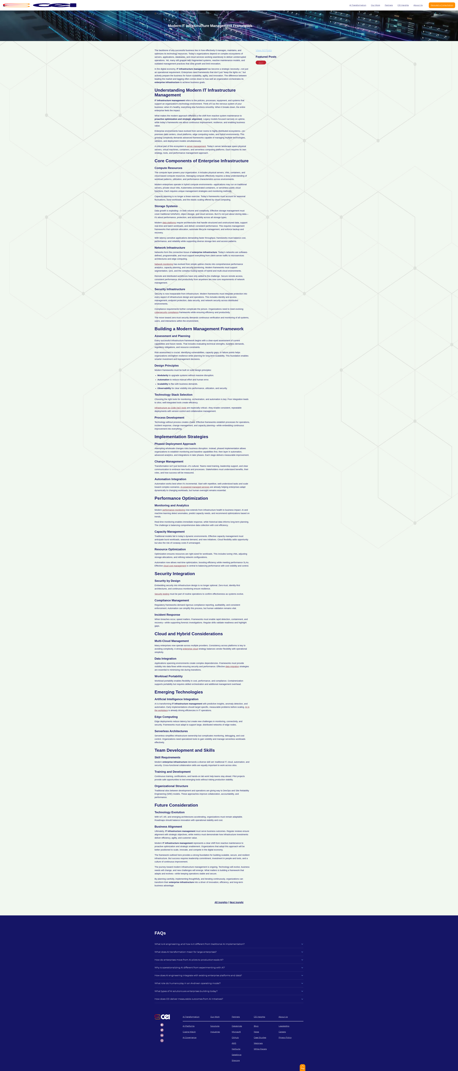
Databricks (237, 1026)
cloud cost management (174, 566)
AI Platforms (188, 1026)
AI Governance (189, 1037)
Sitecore (236, 1060)
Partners (236, 1017)
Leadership (284, 1026)
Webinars (258, 1043)
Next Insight (236, 902)
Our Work (214, 1017)
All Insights (221, 902)
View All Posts (264, 50)
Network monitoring (164, 264)
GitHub (235, 1037)
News (256, 1032)
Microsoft (236, 1032)
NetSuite (236, 1049)
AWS (234, 1043)
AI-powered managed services (194, 487)
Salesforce (236, 1055)
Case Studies (260, 1037)
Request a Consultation (442, 5)
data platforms (169, 222)
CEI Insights (259, 1017)
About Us (283, 1017)
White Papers (260, 1049)
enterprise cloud (190, 649)
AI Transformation (191, 1017)
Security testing (162, 594)
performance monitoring (173, 510)
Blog (261, 62)
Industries (215, 1032)
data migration (232, 666)
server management (196, 146)
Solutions (214, 1026)
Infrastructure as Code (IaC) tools (170, 408)
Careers (282, 1032)
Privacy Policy (285, 1037)
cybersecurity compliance (167, 312)
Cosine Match (189, 1032)
